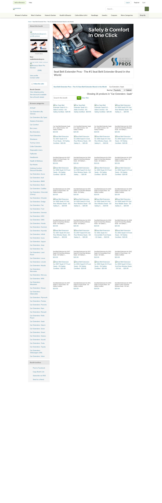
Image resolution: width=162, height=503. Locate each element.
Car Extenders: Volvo (37, 356)
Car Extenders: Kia (36, 249)
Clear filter (85, 98)
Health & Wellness (36, 161)
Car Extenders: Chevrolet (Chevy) (39, 193)
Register (136, 2)
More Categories (127, 15)
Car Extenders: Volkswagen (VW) (36, 352)
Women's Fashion (21, 15)
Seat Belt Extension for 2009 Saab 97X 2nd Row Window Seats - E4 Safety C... (123, 128)
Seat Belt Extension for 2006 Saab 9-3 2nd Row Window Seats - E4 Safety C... (82, 159)
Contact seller (35, 78)
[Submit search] (147, 9)
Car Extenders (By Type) (38, 117)
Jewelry (104, 15)
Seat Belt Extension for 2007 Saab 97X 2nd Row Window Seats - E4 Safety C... (61, 253)
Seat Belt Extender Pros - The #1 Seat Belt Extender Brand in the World (80, 87)
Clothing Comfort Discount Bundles (36, 169)
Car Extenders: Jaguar (38, 241)
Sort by (109, 90)
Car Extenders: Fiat (37, 205)
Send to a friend (38, 379)
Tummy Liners (35, 143)
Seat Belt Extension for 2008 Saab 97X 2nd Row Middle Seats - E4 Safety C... (123, 222)
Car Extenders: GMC (37, 220)
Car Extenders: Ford (37, 209)
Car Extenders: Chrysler (38, 198)
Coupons (114, 15)
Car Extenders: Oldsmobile (35, 293)
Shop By (142, 15)
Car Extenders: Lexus (37, 258)
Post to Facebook (39, 368)
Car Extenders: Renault (38, 312)
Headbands (34, 157)
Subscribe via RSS (39, 375)
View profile (34, 75)
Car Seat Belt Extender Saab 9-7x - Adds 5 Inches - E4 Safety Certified (61, 128)
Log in (128, 2)
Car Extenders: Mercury (38, 275)
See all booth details (37, 97)
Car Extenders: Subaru (38, 336)
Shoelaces (33, 139)
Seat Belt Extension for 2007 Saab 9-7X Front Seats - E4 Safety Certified (61, 159)
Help (30, 2)
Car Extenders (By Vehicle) (36, 113)
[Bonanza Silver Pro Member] (39, 68)
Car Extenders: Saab (37, 321)
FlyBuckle (33, 154)
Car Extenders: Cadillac (38, 188)
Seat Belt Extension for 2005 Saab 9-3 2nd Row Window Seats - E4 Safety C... (61, 222)
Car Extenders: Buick (37, 185)
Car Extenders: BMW (37, 181)
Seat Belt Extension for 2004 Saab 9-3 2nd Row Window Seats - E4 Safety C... (102, 159)
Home (29, 21)
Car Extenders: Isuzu (37, 238)
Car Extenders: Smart (37, 332)
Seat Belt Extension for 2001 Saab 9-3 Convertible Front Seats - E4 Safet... (102, 253)
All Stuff (32, 108)
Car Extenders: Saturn (38, 325)
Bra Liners (33, 128)
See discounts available (38, 94)
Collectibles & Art (81, 15)
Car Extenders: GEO (37, 216)
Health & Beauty (65, 15)
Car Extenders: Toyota (38, 347)
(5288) (36, 70)
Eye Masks (34, 164)
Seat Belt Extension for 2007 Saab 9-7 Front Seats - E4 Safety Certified (61, 284)
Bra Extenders (35, 132)
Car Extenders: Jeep (37, 245)
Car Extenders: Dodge (38, 201)
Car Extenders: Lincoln (38, 262)
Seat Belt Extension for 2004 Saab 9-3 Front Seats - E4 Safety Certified (102, 284)
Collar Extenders (36, 146)
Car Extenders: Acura (37, 174)
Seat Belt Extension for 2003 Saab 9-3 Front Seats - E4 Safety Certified (102, 190)
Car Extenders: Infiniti (37, 234)
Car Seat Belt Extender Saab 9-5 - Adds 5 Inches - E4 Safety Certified (102, 128)
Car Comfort (34, 125)
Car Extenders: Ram (37, 308)
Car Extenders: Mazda (38, 265)
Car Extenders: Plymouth (38, 297)
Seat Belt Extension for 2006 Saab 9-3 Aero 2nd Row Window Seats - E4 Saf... (123, 284)
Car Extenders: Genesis (38, 212)
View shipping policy (37, 92)
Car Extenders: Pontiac (38, 301)
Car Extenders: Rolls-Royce (37, 317)
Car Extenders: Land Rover (37, 253)
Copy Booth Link (38, 372)
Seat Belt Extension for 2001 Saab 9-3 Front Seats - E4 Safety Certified (82, 284)
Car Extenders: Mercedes (35, 270)
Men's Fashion (36, 15)
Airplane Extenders (36, 121)
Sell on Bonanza (20, 2)
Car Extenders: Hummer (38, 227)
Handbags (94, 15)
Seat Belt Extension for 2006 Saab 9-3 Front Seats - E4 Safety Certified (61, 190)
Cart (143, 2)
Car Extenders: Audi (37, 178)
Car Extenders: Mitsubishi (35, 283)
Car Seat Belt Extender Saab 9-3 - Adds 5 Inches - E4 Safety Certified (82, 128)
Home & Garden (50, 15)
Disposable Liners (36, 150)
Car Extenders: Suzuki (38, 339)
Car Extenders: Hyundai (38, 230)
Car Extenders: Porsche (38, 305)
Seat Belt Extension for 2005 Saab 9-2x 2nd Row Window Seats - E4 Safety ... (82, 190)
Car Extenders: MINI (37, 278)
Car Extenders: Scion (37, 329)
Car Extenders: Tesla (37, 343)
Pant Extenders (35, 135)
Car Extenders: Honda (38, 223)
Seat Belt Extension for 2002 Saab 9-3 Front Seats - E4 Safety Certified (123, 253)
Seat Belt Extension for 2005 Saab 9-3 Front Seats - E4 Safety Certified (123, 159)
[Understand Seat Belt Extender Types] (39, 43)
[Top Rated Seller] (39, 62)
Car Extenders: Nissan (38, 288)
